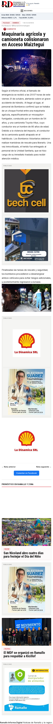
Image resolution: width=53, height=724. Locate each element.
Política (7, 649)
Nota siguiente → (43, 467)
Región (7, 549)
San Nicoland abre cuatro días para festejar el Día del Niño (24, 554)
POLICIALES (6, 23)
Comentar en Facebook (26, 473)
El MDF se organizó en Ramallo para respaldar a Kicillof (24, 654)
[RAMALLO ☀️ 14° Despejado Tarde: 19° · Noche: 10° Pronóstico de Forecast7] (26, 502)
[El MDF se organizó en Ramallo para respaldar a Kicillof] (26, 632)
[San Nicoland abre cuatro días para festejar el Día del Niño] (26, 532)
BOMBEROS (16, 23)
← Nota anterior (9, 467)
